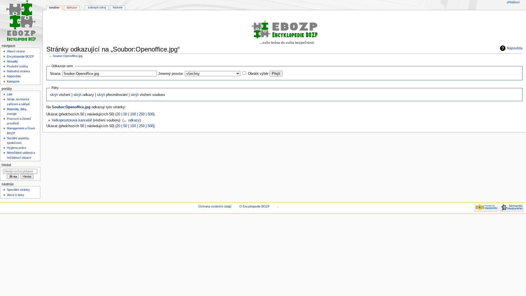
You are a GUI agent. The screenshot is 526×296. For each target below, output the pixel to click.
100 (133, 114)
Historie (117, 7)
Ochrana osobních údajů (214, 206)
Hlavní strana (16, 51)
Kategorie (13, 81)
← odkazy (132, 120)
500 (150, 114)
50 (125, 114)
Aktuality (12, 61)
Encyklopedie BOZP (20, 56)
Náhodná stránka (18, 71)
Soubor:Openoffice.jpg (67, 56)
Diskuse (72, 7)
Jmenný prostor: (171, 74)
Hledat (6, 165)
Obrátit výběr (258, 74)
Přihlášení (513, 2)
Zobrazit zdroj (97, 7)
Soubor (54, 7)
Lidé (9, 94)
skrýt (54, 95)
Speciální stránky (18, 189)
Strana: (55, 74)
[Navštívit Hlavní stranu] (21, 21)
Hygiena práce (16, 147)
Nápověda (514, 48)
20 (118, 114)
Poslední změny (17, 66)
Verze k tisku (15, 195)
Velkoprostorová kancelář (72, 120)
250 (142, 114)
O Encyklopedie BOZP (254, 206)
